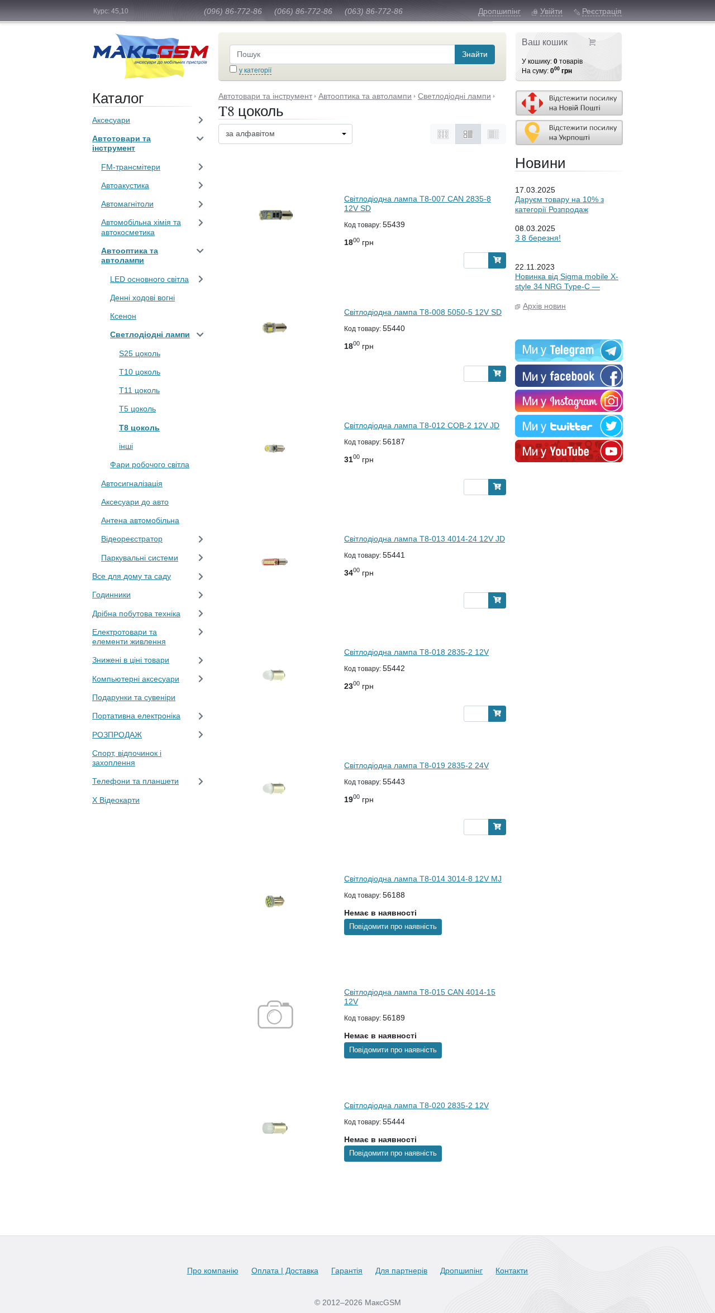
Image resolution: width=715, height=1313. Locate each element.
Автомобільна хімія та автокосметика (141, 227)
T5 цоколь (137, 408)
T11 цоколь (139, 390)
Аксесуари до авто (135, 501)
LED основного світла (149, 279)
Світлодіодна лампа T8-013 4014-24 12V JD (424, 538)
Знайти (475, 54)
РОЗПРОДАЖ (117, 734)
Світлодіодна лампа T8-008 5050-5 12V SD (423, 312)
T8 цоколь (139, 427)
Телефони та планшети (135, 781)
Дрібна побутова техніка (136, 613)
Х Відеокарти (116, 800)
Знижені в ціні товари (130, 659)
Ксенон (123, 316)
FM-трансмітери (130, 166)
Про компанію (213, 1270)
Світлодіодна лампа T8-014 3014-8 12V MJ (423, 878)
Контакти (511, 1270)
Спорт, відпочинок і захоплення (126, 758)
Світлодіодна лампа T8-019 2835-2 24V (416, 765)
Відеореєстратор (132, 538)
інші (126, 446)
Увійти (551, 11)
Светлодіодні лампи (150, 334)
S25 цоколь (139, 353)
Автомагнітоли (127, 203)
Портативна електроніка (136, 715)
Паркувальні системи (139, 557)
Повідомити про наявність (393, 927)
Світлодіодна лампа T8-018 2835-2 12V (416, 652)
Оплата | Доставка (284, 1270)
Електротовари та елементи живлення (129, 636)
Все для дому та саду (131, 576)
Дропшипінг (499, 11)
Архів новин (544, 305)
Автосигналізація (132, 483)
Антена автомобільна (140, 520)
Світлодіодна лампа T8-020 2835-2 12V (416, 1105)
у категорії (255, 71)
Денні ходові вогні (142, 297)
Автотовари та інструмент (121, 143)
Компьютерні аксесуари (135, 678)
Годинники (111, 594)
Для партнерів (401, 1270)
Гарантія (347, 1270)
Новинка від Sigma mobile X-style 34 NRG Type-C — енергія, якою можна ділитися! (566, 291)
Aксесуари (111, 120)
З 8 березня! (538, 237)
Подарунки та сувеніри (133, 697)
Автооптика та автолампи (129, 255)
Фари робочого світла (149, 464)
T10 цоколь (139, 371)
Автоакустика (125, 185)
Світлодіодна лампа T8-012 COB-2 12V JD (421, 425)
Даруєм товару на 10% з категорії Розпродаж (559, 204)
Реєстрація (602, 11)
